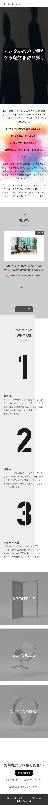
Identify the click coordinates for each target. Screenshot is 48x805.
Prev (6, 255)
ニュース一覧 (24, 309)
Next (41, 255)
